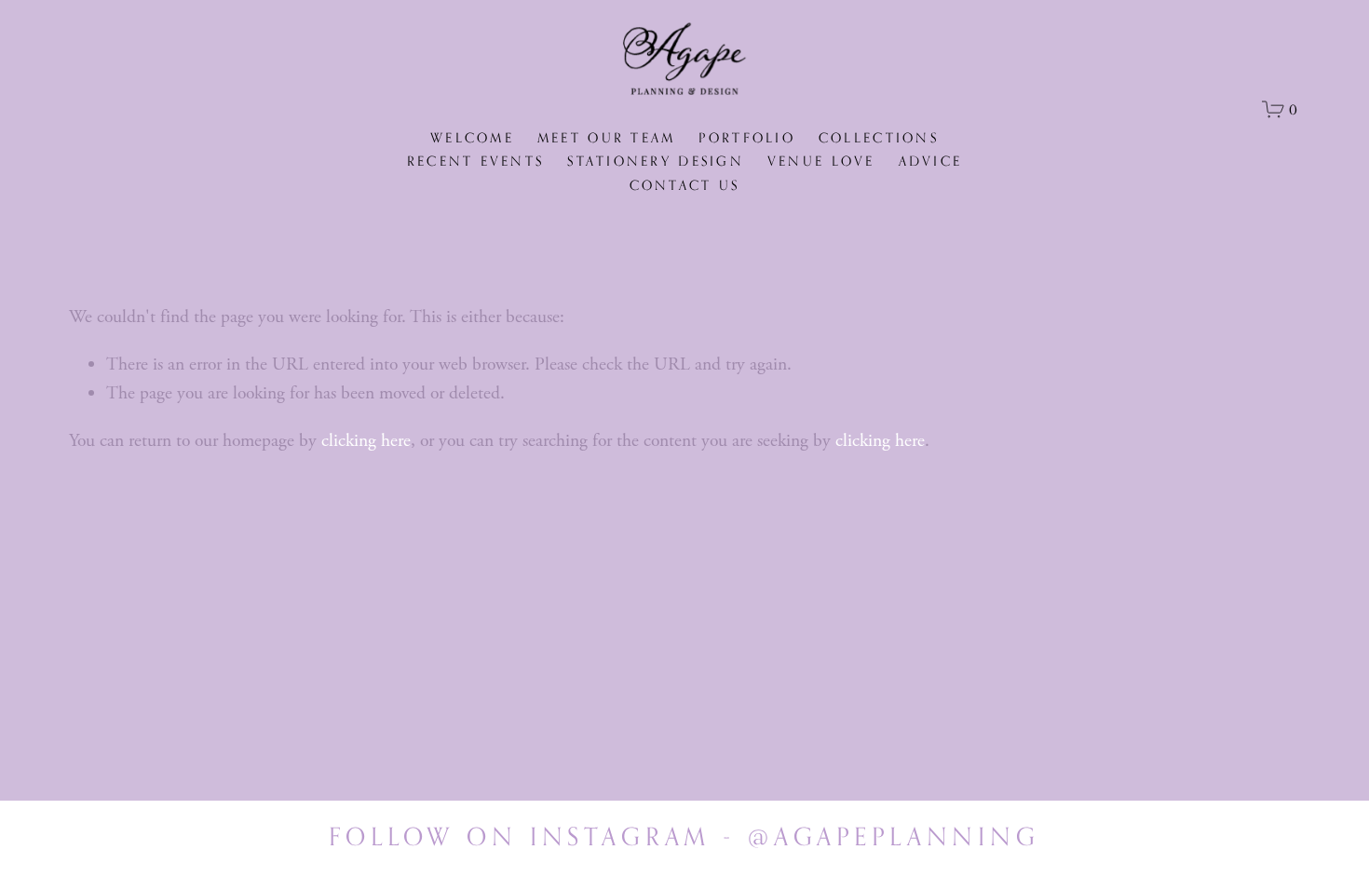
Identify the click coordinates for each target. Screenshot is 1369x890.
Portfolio (746, 137)
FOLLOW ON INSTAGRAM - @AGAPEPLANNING (684, 836)
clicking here (366, 440)
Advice (931, 161)
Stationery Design (655, 161)
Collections (879, 137)
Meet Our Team (606, 137)
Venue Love (821, 161)
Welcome (472, 137)
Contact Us (685, 185)
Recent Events (476, 161)
